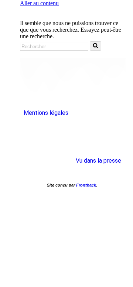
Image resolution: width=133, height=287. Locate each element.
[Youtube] (98, 134)
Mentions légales (46, 112)
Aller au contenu (39, 3)
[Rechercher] (95, 46)
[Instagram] (72, 134)
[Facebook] (47, 134)
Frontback (86, 185)
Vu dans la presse (98, 160)
